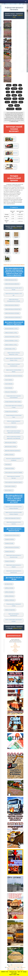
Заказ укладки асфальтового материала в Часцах (13, 406)
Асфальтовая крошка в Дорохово (12, 283)
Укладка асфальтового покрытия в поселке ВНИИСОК (13, 396)
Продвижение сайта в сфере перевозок (15, 970)
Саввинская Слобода (9, 468)
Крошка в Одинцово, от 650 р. (11, 328)
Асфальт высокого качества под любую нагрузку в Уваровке (13, 513)
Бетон (8, 95)
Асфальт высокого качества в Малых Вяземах (13, 370)
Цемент (14, 95)
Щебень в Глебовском (9, 600)
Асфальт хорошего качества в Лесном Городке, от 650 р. (13, 359)
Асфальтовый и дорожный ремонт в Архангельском (13, 571)
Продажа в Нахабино (9, 539)
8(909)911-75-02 (4, 971)
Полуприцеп (15, 159)
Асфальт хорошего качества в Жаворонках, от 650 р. (13, 353)
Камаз (15, 648)
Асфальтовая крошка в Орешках (12, 305)
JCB (12, 973)
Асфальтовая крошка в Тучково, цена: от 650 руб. (13, 288)
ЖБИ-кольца (7, 98)
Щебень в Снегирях (9, 588)
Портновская (8, 464)
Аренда (25, 971)
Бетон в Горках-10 (9, 490)
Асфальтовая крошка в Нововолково (13, 317)
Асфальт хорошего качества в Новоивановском (13, 365)
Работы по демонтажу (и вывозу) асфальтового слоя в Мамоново (13, 437)
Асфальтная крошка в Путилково (12, 547)
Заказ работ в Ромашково (10, 426)
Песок (15, 644)
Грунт (7, 88)
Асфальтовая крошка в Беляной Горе (12, 309)
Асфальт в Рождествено (10, 609)
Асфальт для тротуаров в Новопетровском (13, 614)
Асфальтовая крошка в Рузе (11, 279)
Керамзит (19, 92)
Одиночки (15, 152)
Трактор (17, 105)
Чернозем (14, 88)
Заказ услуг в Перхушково (10, 391)
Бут (20, 85)
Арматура (14, 102)
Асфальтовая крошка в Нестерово (12, 313)
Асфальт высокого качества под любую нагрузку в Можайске (13, 507)
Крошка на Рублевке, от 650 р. (11, 340)
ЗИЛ (14, 139)
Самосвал (18, 108)
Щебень (8, 85)
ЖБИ (20, 95)
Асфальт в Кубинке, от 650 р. (11, 344)
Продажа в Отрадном (9, 561)
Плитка (7, 102)
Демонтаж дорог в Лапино (10, 446)
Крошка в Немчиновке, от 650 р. (12, 336)
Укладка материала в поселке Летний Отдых (13, 416)
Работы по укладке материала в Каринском (13, 422)
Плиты (14, 98)
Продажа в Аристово (9, 551)
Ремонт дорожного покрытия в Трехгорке (13, 477)
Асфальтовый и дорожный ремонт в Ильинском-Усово (13, 556)
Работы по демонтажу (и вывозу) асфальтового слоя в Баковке (13, 431)
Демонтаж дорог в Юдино (10, 442)
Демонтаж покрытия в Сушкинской (12, 450)
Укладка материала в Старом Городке (13, 401)
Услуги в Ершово (8, 387)
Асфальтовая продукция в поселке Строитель (14, 523)
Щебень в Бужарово (9, 592)
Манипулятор (10, 108)
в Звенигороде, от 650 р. (10, 348)
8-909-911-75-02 (17, 228)
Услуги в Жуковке (8, 383)
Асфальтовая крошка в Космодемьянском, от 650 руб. (13, 300)
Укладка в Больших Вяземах (11, 411)
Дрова (21, 102)
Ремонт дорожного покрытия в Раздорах (13, 472)
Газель (14, 166)
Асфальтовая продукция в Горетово (12, 518)
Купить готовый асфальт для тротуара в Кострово (13, 620)
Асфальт (21, 98)
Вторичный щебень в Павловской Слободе (14, 605)
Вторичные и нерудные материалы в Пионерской (13, 459)
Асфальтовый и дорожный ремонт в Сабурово (13, 566)
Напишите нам (13, 971)
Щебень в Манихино (9, 596)
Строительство (15, 650)
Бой (13, 92)
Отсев (15, 85)
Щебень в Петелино (9, 454)
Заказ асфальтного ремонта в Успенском (13, 375)
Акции (15, 973)
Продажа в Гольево (9, 543)
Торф (20, 88)
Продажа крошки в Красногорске (12, 535)
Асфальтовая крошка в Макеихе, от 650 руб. (13, 294)
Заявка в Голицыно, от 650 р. (11, 332)
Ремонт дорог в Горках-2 (10, 486)
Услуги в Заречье (8, 379)
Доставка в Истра (8, 584)
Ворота (10, 105)
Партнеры (15, 645)
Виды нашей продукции (15, 646)
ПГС (22, 971)
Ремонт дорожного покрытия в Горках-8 (13, 482)
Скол (8, 92)
